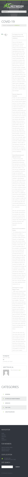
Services (7, 403)
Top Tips (7, 407)
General (7, 394)
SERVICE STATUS (5, 450)
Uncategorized (10, 25)
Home (4, 25)
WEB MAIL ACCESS (5, 449)
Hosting (3, 435)
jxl (3, 359)
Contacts (3, 440)
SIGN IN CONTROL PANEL (7, 447)
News (2, 438)
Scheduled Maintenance (12, 398)
